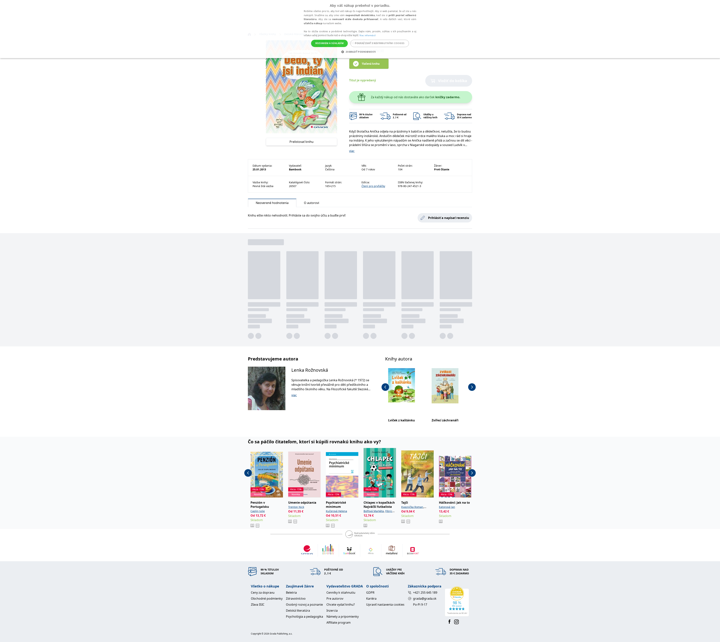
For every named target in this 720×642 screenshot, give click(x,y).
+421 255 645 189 (425, 592)
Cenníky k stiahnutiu (340, 592)
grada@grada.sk (424, 598)
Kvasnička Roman (412, 507)
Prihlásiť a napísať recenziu (448, 218)
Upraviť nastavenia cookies (385, 604)
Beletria (291, 592)
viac (352, 151)
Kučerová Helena (336, 511)
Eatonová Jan (447, 507)
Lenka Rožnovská (309, 370)
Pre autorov (334, 598)
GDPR (370, 592)
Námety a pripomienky (342, 616)
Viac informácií (367, 35)
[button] (360, 52)
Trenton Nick (296, 507)
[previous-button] (385, 387)
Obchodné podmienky (267, 598)
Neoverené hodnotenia (272, 203)
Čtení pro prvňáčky (373, 186)
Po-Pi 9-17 (420, 604)
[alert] (360, 29)
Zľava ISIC (257, 604)
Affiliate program (338, 622)
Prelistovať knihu (302, 142)
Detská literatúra (298, 610)
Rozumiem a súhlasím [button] (329, 43)
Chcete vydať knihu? (340, 604)
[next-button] (472, 387)
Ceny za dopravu (262, 592)
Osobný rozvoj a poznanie (304, 604)
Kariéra (371, 598)
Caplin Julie (257, 511)
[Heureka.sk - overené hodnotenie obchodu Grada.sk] (457, 602)
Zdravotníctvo (296, 598)
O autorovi (311, 203)
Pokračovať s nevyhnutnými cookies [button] (379, 43)
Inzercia (332, 610)
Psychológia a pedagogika (304, 616)
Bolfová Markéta (374, 511)
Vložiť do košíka (452, 80)
